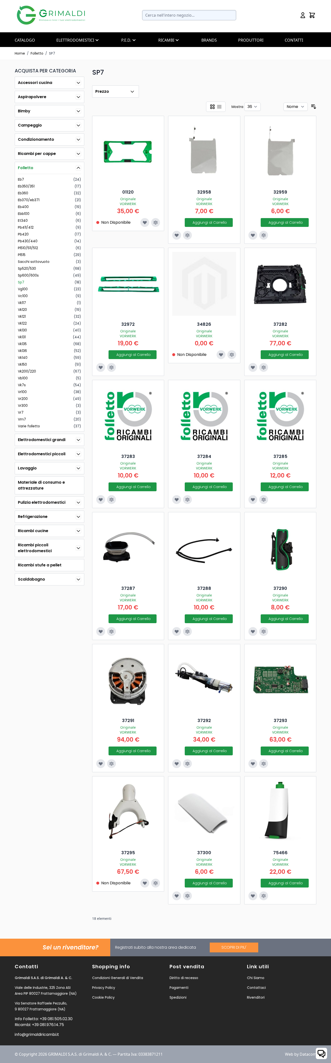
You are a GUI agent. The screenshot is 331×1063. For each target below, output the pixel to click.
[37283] (128, 416)
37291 (128, 720)
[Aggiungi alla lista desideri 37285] (252, 499)
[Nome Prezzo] (295, 107)
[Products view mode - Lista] (219, 107)
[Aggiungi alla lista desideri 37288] (176, 631)
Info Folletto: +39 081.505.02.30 (44, 1019)
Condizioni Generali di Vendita (117, 977)
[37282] (280, 284)
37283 (128, 456)
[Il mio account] (302, 15)
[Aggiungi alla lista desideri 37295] (144, 883)
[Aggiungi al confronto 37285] (263, 499)
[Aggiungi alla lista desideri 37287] (100, 631)
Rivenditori (256, 997)
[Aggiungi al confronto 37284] (187, 499)
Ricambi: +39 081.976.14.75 (39, 1025)
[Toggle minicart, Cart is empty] (312, 15)
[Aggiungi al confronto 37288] (187, 631)
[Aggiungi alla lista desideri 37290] (252, 631)
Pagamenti (179, 987)
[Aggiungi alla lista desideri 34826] (221, 354)
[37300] (204, 812)
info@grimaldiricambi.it (37, 1034)
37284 (204, 456)
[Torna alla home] (51, 15)
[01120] (128, 152)
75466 (280, 853)
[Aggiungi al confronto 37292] (187, 763)
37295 (128, 853)
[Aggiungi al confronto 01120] (155, 222)
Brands (209, 40)
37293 (280, 720)
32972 (128, 324)
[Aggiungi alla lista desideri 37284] (176, 499)
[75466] (280, 812)
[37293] (280, 680)
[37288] (204, 548)
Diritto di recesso (184, 977)
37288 (204, 588)
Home (20, 53)
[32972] (128, 284)
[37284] (204, 416)
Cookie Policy (103, 997)
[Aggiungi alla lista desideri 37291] (100, 763)
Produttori (250, 40)
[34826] (204, 284)
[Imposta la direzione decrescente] (314, 107)
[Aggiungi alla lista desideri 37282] (252, 367)
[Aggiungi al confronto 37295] (155, 883)
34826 (204, 324)
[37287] (128, 548)
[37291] (128, 680)
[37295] (128, 812)
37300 (204, 853)
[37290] (280, 548)
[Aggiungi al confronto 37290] (263, 631)
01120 (128, 192)
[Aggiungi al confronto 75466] (263, 895)
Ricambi (166, 40)
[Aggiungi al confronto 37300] (187, 895)
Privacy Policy (103, 987)
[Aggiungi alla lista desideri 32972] (100, 367)
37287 (128, 588)
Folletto (37, 53)
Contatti (294, 40)
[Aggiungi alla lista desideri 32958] (176, 235)
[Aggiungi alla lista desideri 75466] (252, 895)
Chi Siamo (255, 977)
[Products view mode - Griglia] (212, 107)
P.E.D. (126, 40)
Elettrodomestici (75, 40)
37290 (280, 588)
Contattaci (256, 987)
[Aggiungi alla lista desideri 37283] (100, 499)
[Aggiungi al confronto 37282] (263, 367)
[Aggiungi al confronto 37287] (111, 631)
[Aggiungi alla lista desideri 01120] (144, 222)
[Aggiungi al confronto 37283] (111, 499)
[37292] (204, 680)
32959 (280, 192)
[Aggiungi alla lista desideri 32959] (252, 235)
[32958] (204, 152)
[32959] (280, 152)
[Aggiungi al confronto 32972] (111, 367)
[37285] (280, 416)
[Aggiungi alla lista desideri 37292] (176, 763)
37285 (280, 456)
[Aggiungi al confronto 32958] (187, 235)
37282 (280, 324)
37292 (204, 720)
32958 (204, 192)
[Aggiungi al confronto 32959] (263, 235)
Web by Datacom (301, 1054)
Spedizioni (178, 997)
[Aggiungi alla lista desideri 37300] (176, 895)
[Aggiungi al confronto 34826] (231, 354)
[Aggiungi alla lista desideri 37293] (252, 763)
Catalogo (25, 40)
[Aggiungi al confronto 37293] (263, 763)
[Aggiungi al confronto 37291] (111, 763)
